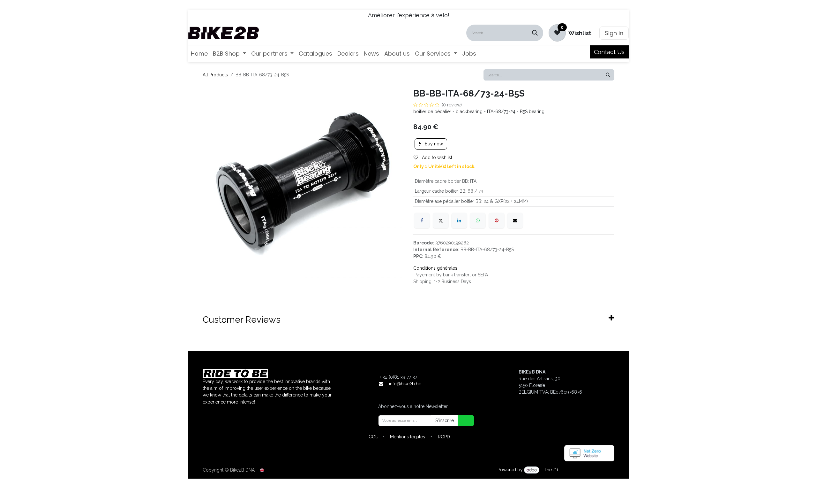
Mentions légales (407, 436)
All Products (215, 74)
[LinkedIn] (459, 220)
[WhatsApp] (477, 220)
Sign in (614, 33)
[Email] (515, 220)
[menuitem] (199, 53)
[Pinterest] (496, 220)
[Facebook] (422, 220)
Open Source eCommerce (586, 470)
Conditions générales (435, 268)
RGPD (444, 436)
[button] (462, 420)
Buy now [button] (433, 143)
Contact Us (609, 52)
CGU (374, 436)
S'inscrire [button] (444, 420)
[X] (440, 220)
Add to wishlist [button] (436, 157)
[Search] (535, 33)
